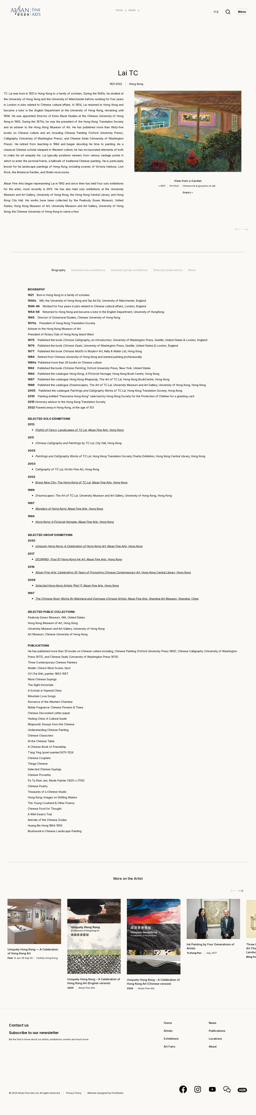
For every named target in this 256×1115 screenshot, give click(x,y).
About (213, 1046)
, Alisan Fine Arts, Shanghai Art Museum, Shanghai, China (116, 598)
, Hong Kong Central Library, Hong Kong (113, 572)
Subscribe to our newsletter (34, 1032)
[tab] (59, 270)
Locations (215, 1038)
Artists (132, 10)
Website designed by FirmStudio (105, 1093)
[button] (240, 891)
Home (119, 10)
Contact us (19, 1025)
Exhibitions (171, 1038)
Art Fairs (169, 1046)
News (212, 1023)
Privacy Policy (74, 1093)
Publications (217, 1031)
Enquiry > (188, 192)
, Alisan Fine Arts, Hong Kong (79, 430)
